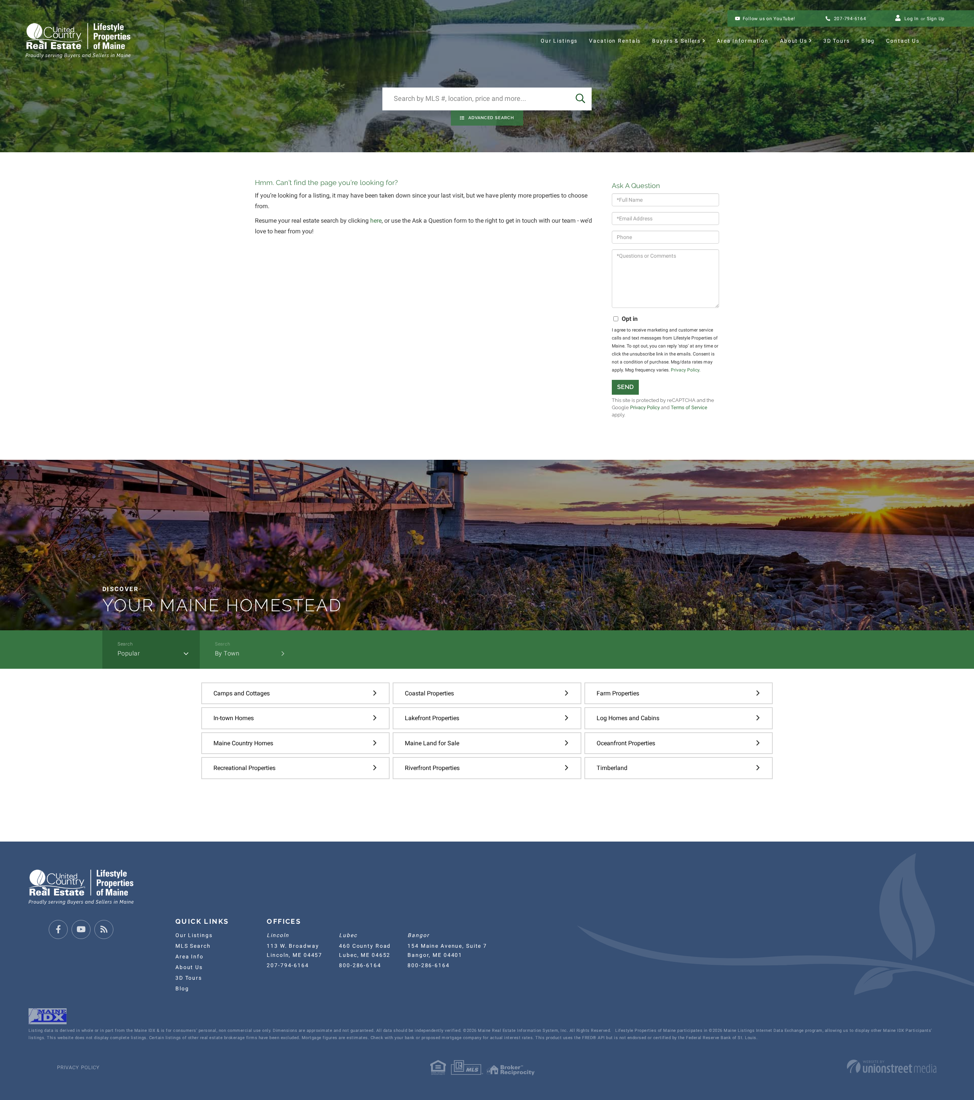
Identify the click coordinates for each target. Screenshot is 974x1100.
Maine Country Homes (243, 743)
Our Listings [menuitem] (559, 41)
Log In (911, 18)
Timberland (612, 768)
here (376, 220)
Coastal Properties (429, 693)
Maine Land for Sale (432, 743)
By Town (227, 653)
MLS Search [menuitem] (193, 946)
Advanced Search (491, 117)
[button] (580, 99)
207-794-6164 (849, 18)
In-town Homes (233, 718)
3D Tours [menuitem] (836, 41)
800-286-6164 (360, 965)
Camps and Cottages (241, 693)
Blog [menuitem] (868, 41)
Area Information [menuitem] (743, 41)
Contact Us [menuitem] (903, 41)
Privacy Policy (685, 370)
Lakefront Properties (432, 718)
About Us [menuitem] (793, 41)
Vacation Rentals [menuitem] (615, 41)
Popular (129, 653)
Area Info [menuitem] (189, 956)
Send (625, 387)
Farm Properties (618, 693)
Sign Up (936, 18)
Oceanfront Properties (626, 743)
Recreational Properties (244, 768)
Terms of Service (689, 407)
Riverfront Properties (432, 768)
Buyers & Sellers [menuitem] (676, 41)
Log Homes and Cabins (628, 718)
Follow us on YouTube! (769, 18)
